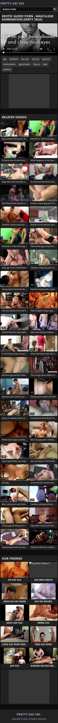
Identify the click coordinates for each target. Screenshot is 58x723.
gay (4, 59)
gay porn (46, 59)
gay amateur (24, 64)
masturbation (9, 64)
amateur (7, 69)
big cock (25, 59)
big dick (35, 59)
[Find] (55, 9)
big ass (36, 64)
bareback (14, 59)
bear (45, 64)
